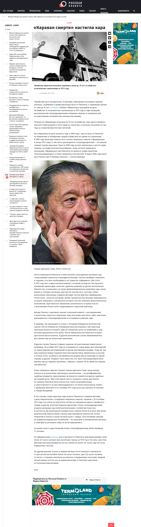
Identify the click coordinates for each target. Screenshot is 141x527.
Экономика (58, 11)
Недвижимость (123, 11)
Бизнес (82, 11)
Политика (21, 11)
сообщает (54, 107)
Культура (92, 11)
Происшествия (34, 11)
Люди (47, 11)
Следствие (71, 11)
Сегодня (10, 11)
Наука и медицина (104, 10)
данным (54, 437)
